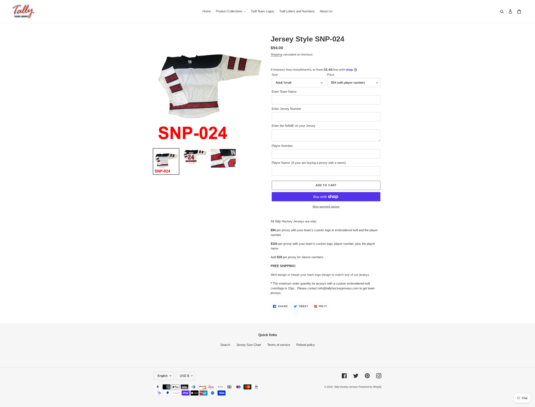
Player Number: (282, 146)
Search (225, 345)
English (163, 375)
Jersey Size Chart (248, 345)
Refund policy (305, 345)
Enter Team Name (284, 91)
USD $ (184, 375)
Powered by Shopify (370, 386)
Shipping (276, 54)
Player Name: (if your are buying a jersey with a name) (309, 162)
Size (275, 74)
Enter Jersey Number (286, 108)
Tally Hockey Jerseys (346, 386)
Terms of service (278, 345)
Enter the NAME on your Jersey (293, 125)
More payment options (326, 206)
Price (330, 74)
